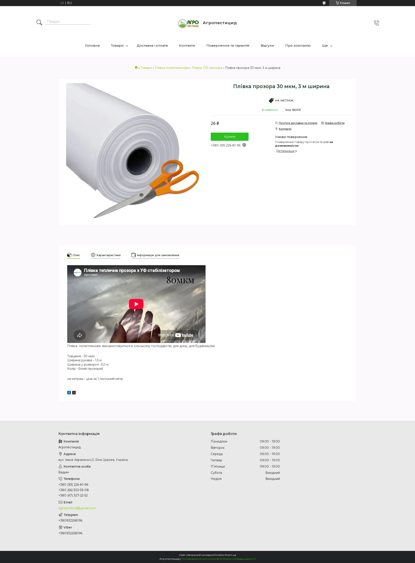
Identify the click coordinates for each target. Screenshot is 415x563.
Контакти (187, 45)
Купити (229, 137)
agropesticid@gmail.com (77, 508)
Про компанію (298, 45)
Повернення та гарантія (227, 45)
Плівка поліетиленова (172, 68)
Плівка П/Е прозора (207, 68)
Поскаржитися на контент (199, 558)
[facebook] (69, 393)
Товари (117, 45)
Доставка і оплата (152, 45)
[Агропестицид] (189, 23)
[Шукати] (39, 23)
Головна (92, 45)
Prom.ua (230, 555)
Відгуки (267, 45)
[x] (74, 393)
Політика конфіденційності (237, 558)
